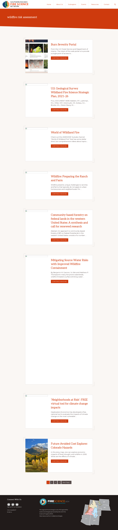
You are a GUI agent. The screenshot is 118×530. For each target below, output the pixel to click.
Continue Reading (60, 58)
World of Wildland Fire (65, 132)
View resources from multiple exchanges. (51, 516)
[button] (115, 4)
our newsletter (17, 507)
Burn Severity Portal (63, 44)
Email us (9, 512)
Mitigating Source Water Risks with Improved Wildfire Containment (69, 264)
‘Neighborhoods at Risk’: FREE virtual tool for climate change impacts (69, 403)
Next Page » (66, 482)
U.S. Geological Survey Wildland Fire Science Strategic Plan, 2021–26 (70, 92)
